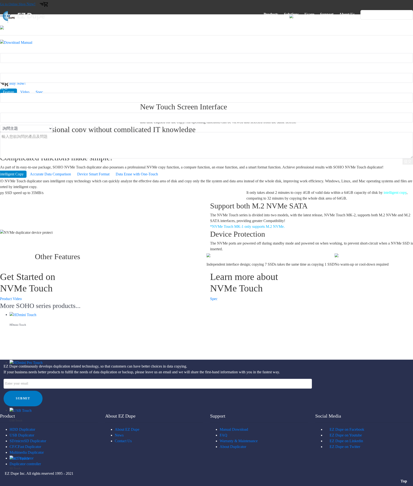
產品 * (5, 48)
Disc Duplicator (21, 458)
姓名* (5, 88)
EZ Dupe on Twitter (344, 447)
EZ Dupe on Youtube (345, 435)
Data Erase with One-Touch (137, 174)
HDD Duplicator (22, 429)
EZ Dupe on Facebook (346, 429)
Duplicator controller (25, 464)
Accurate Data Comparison (50, 174)
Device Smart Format (93, 174)
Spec (213, 299)
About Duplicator (233, 447)
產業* (5, 108)
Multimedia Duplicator (27, 452)
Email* (5, 68)
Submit (23, 398)
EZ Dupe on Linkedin (345, 441)
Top (404, 481)
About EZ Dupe (127, 429)
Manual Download (234, 429)
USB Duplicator (22, 435)
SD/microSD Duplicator (28, 441)
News (119, 435)
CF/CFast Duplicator (25, 447)
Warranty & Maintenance (239, 441)
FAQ (223, 435)
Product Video (11, 299)
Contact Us (123, 441)
